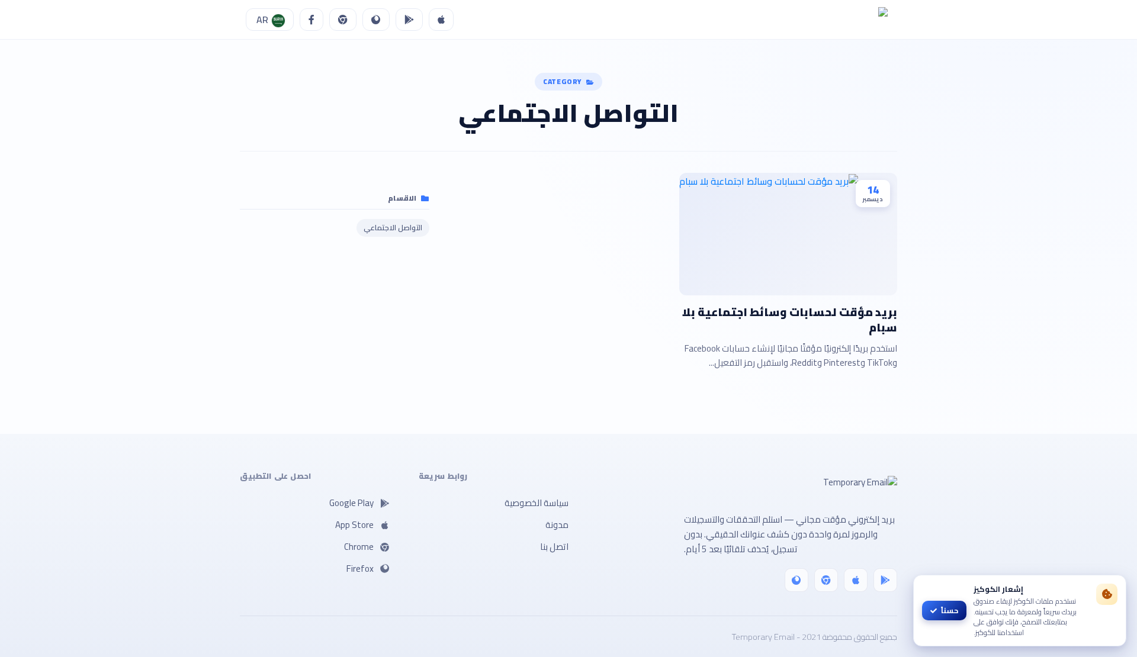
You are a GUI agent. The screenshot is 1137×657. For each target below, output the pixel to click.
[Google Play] (885, 580)
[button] (270, 19)
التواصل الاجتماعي (393, 227)
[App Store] (856, 580)
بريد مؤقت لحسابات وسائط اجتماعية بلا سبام (789, 319)
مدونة (556, 524)
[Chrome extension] (826, 580)
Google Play (351, 502)
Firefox (360, 568)
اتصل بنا (554, 546)
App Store (354, 524)
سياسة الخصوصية (536, 502)
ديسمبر (873, 199)
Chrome (359, 546)
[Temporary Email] (747, 492)
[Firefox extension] (796, 580)
